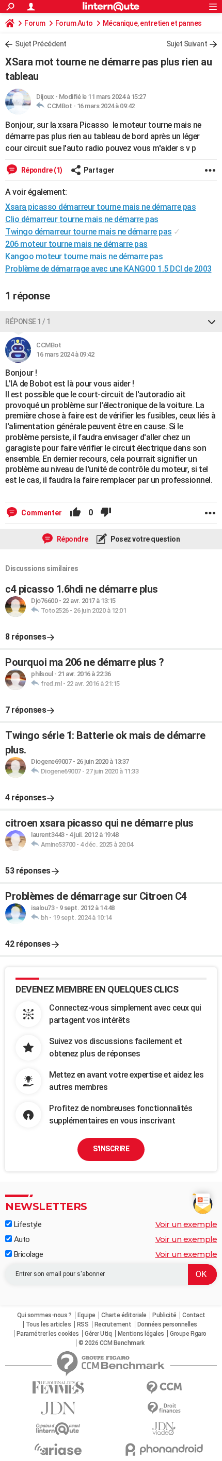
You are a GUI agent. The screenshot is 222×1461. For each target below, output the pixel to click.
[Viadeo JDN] (164, 1428)
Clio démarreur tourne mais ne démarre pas (81, 219)
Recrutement (113, 1324)
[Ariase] (58, 1449)
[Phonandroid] (164, 1449)
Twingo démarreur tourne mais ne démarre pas (88, 232)
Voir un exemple (186, 1224)
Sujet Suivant (187, 44)
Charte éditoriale (124, 1315)
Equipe (86, 1315)
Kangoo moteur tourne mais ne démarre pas (84, 256)
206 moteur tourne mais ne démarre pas (76, 244)
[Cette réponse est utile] (75, 512)
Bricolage (27, 1254)
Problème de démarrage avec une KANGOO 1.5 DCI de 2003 (108, 269)
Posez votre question (144, 539)
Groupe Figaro (188, 1333)
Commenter (41, 513)
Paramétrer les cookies (48, 1333)
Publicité (164, 1315)
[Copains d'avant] (58, 1428)
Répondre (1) (41, 170)
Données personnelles (167, 1324)
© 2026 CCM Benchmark (111, 1343)
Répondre (71, 539)
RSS (83, 1324)
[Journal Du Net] (58, 1408)
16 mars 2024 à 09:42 (106, 106)
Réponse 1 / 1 (28, 321)
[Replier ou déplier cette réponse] (211, 321)
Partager (99, 170)
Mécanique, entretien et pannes (152, 23)
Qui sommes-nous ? (44, 1315)
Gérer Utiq (98, 1333)
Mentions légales (141, 1333)
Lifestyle (26, 1224)
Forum (34, 23)
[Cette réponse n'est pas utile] (106, 512)
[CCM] (164, 1387)
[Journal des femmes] (58, 1387)
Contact (193, 1315)
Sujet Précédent (41, 44)
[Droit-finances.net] (164, 1408)
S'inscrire (111, 1149)
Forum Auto (74, 23)
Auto (21, 1239)
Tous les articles (48, 1324)
